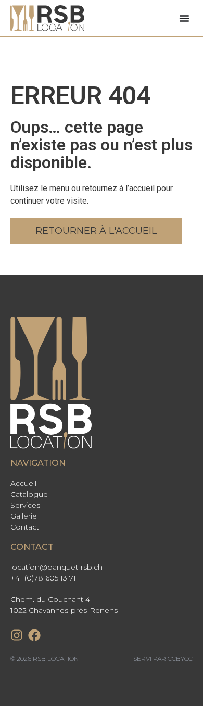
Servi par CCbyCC (163, 658)
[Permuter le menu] (184, 18)
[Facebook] (34, 635)
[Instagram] (16, 635)
